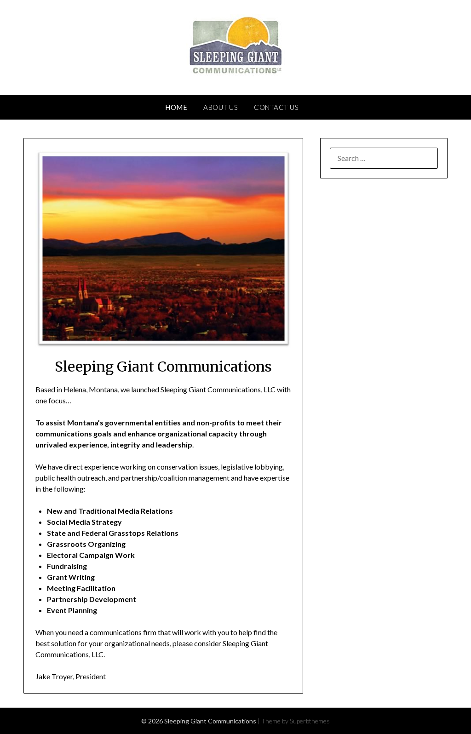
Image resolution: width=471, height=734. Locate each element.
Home (176, 107)
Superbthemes (310, 721)
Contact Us (276, 107)
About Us (220, 107)
